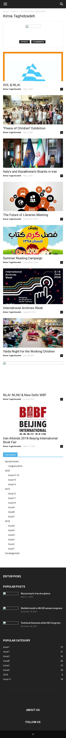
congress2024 (15, 466)
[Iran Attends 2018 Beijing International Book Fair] (33, 420)
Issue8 (11, 511)
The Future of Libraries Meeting (25, 215)
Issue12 (12, 493)
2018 (7, 521)
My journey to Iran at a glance (35, 593)
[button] (61, 4)
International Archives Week (23, 308)
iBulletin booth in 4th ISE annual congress (41, 608)
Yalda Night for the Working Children (29, 351)
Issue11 (12, 498)
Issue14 (12, 479)
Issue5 (11, 530)
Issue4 (11, 534)
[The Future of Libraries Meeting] (33, 196)
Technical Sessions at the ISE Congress (40, 623)
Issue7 (11, 516)
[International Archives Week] (33, 286)
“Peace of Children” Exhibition (24, 128)
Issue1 (11, 548)
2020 (7, 470)
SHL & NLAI (11, 85)
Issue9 (11, 507)
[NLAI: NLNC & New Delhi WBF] (33, 376)
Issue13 (12, 484)
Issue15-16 (13, 475)
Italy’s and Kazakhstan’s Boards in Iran (30, 171)
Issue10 (12, 502)
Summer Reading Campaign (22, 258)
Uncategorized (12, 553)
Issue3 (11, 539)
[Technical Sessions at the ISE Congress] (10, 626)
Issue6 (11, 525)
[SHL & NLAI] (33, 66)
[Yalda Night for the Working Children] (33, 333)
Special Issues (12, 461)
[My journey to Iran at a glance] (10, 597)
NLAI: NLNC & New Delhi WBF (24, 395)
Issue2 (11, 544)
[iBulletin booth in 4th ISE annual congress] (10, 612)
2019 (7, 488)
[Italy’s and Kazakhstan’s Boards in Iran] (33, 153)
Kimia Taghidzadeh (12, 89)
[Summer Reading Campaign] (33, 239)
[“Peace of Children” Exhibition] (33, 109)
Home (5, 11)
